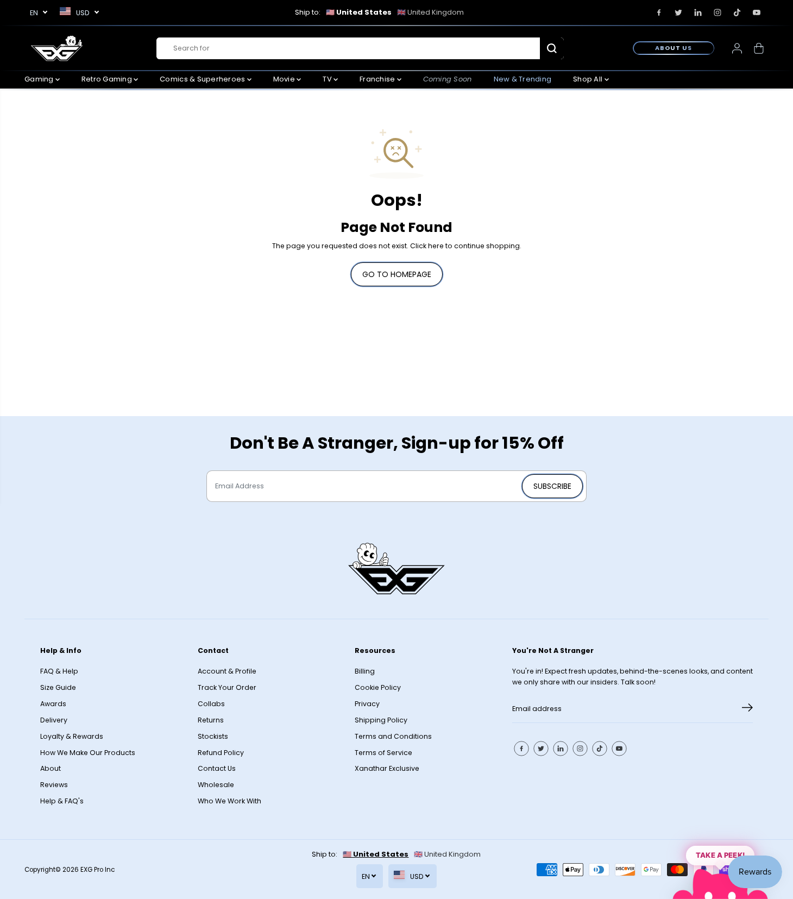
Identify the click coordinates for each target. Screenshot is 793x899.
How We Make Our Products (87, 752)
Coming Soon (447, 79)
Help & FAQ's (62, 801)
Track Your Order (227, 687)
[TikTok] (737, 12)
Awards (53, 703)
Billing (365, 671)
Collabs (211, 703)
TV (328, 79)
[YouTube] (756, 12)
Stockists (213, 736)
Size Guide (58, 687)
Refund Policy (221, 752)
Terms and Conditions (393, 736)
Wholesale (216, 784)
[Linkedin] (697, 12)
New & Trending (523, 79)
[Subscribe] (747, 709)
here (436, 245)
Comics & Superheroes (203, 79)
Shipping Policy (381, 720)
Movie (285, 79)
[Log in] (737, 48)
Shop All (588, 79)
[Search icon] (552, 48)
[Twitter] (678, 12)
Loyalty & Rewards (71, 736)
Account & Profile (227, 671)
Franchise (378, 79)
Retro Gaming (107, 79)
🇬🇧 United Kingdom (430, 12)
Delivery (53, 720)
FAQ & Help (59, 671)
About (50, 768)
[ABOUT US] (673, 47)
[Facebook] (658, 12)
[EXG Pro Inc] (57, 48)
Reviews (54, 784)
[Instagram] (717, 12)
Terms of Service (383, 752)
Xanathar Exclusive (387, 768)
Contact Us (217, 768)
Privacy (367, 703)
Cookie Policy (378, 687)
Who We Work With (229, 801)
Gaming (39, 79)
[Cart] (759, 48)
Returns (211, 720)
